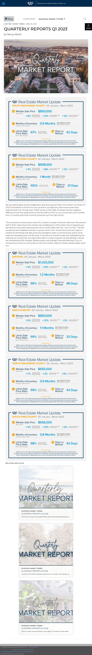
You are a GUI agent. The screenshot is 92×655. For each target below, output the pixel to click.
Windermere (33, 647)
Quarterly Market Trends (14, 24)
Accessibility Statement (9, 652)
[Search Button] (85, 19)
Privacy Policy (28, 649)
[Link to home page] (30, 4)
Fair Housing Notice (26, 652)
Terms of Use (16, 649)
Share (88, 28)
